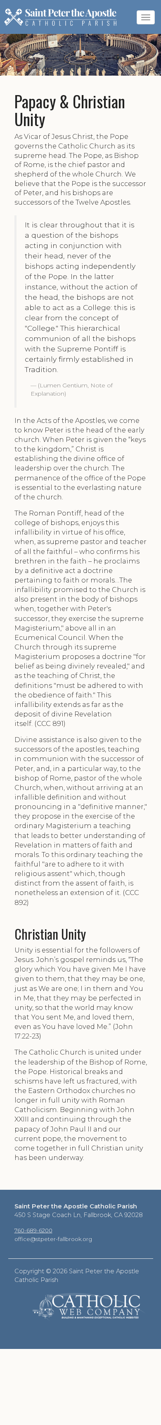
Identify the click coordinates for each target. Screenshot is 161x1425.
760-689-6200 (33, 1230)
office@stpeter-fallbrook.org (53, 1239)
